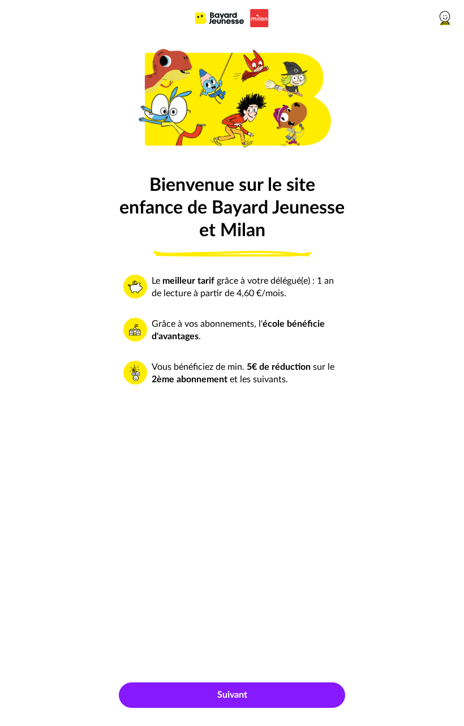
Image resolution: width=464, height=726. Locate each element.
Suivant (232, 694)
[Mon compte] (446, 18)
